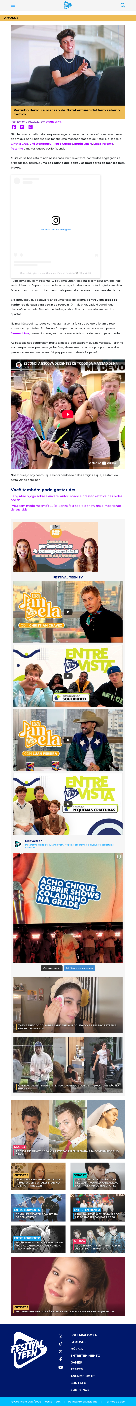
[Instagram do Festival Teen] (61, 1335)
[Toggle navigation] (13, 5)
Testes (76, 1369)
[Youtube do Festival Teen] (61, 1367)
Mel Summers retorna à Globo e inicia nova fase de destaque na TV (65, 1311)
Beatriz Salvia (53, 121)
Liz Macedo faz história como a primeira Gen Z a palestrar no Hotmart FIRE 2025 (39, 1182)
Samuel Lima (20, 333)
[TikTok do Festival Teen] (61, 1343)
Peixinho (17, 148)
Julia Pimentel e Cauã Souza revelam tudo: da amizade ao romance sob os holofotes (96, 1182)
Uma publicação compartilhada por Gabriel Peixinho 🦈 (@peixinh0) (56, 273)
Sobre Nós (79, 1390)
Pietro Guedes (63, 143)
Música (76, 1349)
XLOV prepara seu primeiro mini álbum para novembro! (98, 1247)
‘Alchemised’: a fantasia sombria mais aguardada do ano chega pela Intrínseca (39, 1245)
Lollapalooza (83, 1335)
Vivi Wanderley (40, 143)
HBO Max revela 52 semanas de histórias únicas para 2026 (97, 1216)
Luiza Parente (103, 143)
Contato (78, 1383)
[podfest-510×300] (55, 546)
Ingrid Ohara (83, 143)
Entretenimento (85, 1356)
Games (76, 1362)
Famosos (10, 18)
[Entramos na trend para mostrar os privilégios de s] (68, 908)
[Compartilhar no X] (22, 127)
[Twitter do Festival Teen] (61, 1351)
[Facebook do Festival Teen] (61, 1359)
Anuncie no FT (82, 1376)
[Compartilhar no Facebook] (14, 127)
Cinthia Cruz (19, 143)
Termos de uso (115, 1401)
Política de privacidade (83, 1401)
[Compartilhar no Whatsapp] (31, 127)
